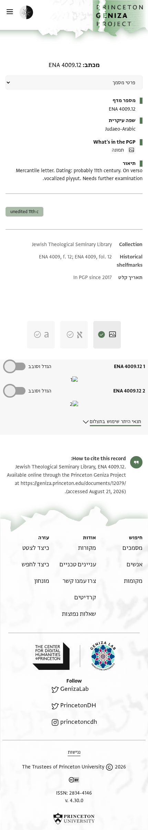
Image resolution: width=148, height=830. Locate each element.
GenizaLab (74, 689)
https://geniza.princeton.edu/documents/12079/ (73, 483)
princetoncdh (78, 722)
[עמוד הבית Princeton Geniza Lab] (98, 656)
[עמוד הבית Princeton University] (74, 819)
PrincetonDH (78, 705)
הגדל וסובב (39, 366)
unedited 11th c (24, 211)
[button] (120, 18)
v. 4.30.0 (74, 800)
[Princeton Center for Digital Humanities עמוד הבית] (51, 656)
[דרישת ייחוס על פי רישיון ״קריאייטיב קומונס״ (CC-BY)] (74, 781)
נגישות (74, 752)
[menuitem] (132, 548)
